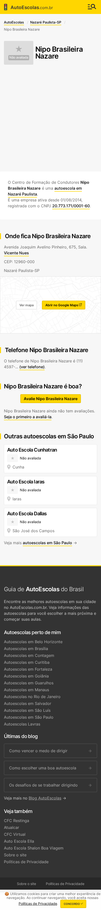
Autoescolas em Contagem (29, 655)
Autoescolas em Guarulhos (28, 682)
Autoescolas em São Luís (27, 710)
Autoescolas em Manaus (26, 689)
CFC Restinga (16, 820)
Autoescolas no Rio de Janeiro (32, 696)
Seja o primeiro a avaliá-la (27, 416)
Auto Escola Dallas (27, 513)
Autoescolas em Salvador (27, 703)
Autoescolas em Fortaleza (28, 669)
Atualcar (11, 827)
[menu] (92, 7)
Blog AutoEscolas (45, 798)
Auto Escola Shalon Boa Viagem (33, 848)
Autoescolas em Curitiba (27, 662)
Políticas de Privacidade (26, 861)
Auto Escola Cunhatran (32, 450)
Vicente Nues (16, 252)
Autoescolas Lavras (22, 724)
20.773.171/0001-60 (71, 205)
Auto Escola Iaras (25, 482)
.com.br (27, 7)
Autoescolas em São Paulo (28, 717)
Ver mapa (26, 305)
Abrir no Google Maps (62, 305)
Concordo (72, 904)
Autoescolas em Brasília (26, 648)
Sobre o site (15, 854)
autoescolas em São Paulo (47, 542)
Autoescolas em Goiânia (26, 676)
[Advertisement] (50, 118)
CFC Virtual (14, 834)
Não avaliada (18, 57)
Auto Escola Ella (19, 841)
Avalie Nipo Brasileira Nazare (50, 398)
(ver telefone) (32, 366)
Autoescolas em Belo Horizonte (33, 641)
